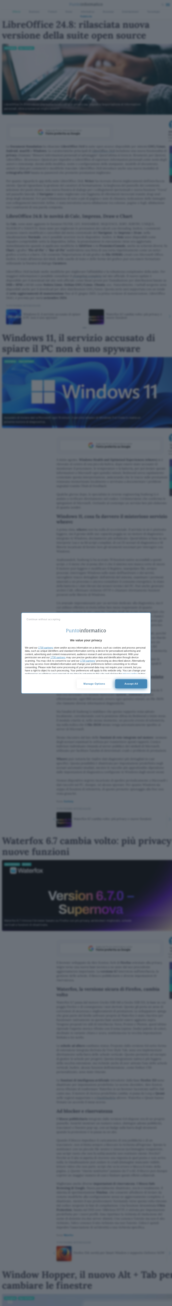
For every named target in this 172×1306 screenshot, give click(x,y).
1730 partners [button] (45, 647)
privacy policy (130, 673)
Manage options (94, 683)
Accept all (131, 683)
